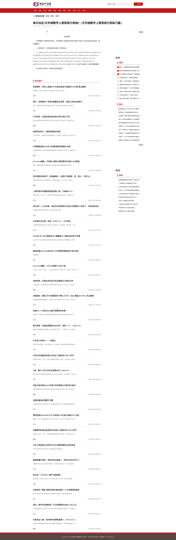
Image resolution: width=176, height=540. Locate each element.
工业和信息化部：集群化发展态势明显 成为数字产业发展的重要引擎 (130, 186)
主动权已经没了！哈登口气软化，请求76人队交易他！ (130, 95)
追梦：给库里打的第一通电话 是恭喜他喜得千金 (130, 91)
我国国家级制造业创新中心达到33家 (129, 180)
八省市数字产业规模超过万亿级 (128, 183)
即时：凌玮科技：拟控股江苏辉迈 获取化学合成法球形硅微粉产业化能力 (130, 129)
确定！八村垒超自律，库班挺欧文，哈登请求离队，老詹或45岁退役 (130, 81)
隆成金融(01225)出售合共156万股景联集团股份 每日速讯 (130, 109)
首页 (35, 10)
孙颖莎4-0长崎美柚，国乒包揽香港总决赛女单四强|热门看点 (130, 140)
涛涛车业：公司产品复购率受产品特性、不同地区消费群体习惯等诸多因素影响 (130, 126)
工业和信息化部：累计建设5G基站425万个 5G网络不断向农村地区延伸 (130, 193)
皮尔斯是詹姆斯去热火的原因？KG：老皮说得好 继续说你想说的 (130, 70)
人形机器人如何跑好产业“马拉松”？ (129, 204)
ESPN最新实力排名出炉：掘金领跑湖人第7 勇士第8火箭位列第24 (130, 74)
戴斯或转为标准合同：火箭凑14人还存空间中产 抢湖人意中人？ (130, 84)
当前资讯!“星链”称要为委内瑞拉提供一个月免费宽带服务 (130, 115)
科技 (69, 10)
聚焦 (50, 10)
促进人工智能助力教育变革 (126, 200)
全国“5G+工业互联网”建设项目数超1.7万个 (130, 190)
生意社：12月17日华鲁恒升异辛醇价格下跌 (130, 136)
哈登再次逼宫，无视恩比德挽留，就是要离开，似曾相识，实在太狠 (130, 77)
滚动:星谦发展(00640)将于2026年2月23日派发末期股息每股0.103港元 (130, 122)
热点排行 (38, 81)
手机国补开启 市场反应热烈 (126, 207)
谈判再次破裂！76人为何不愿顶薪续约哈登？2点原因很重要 (130, 88)
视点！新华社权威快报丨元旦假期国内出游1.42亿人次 (130, 119)
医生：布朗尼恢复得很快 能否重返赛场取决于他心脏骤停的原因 (130, 67)
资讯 (40, 10)
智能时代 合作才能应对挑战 (126, 211)
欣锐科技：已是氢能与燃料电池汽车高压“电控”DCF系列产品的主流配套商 (130, 133)
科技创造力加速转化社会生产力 (128, 197)
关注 (79, 10)
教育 (64, 10)
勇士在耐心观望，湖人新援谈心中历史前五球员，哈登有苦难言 (130, 98)
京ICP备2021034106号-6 (93, 537)
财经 (74, 10)
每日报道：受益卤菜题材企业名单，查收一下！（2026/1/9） (130, 112)
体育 (54, 10)
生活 (84, 10)
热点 (45, 10)
